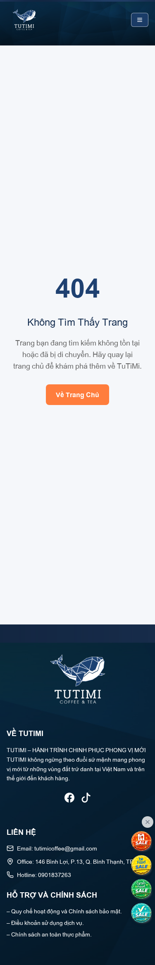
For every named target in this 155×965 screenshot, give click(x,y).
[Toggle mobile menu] (139, 20)
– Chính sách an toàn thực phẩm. (49, 934)
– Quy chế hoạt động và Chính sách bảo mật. (64, 911)
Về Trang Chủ (77, 394)
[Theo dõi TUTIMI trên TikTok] (86, 798)
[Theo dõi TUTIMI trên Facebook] (69, 798)
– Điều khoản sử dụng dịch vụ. (45, 922)
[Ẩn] (147, 822)
